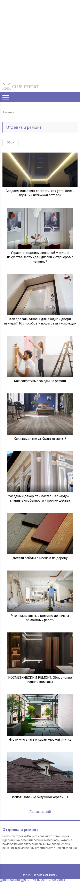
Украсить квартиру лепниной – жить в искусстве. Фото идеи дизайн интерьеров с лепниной (40, 257)
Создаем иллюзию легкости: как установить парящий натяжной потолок (40, 193)
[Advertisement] (40, 40)
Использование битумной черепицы (40, 797)
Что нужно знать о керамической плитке (40, 739)
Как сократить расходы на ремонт (40, 381)
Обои (10, 142)
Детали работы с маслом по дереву (40, 558)
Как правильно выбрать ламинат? (40, 438)
